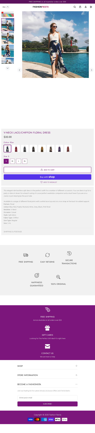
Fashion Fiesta (55, 414)
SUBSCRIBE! (47, 404)
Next (7, 68)
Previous (7, 6)
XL (25, 161)
